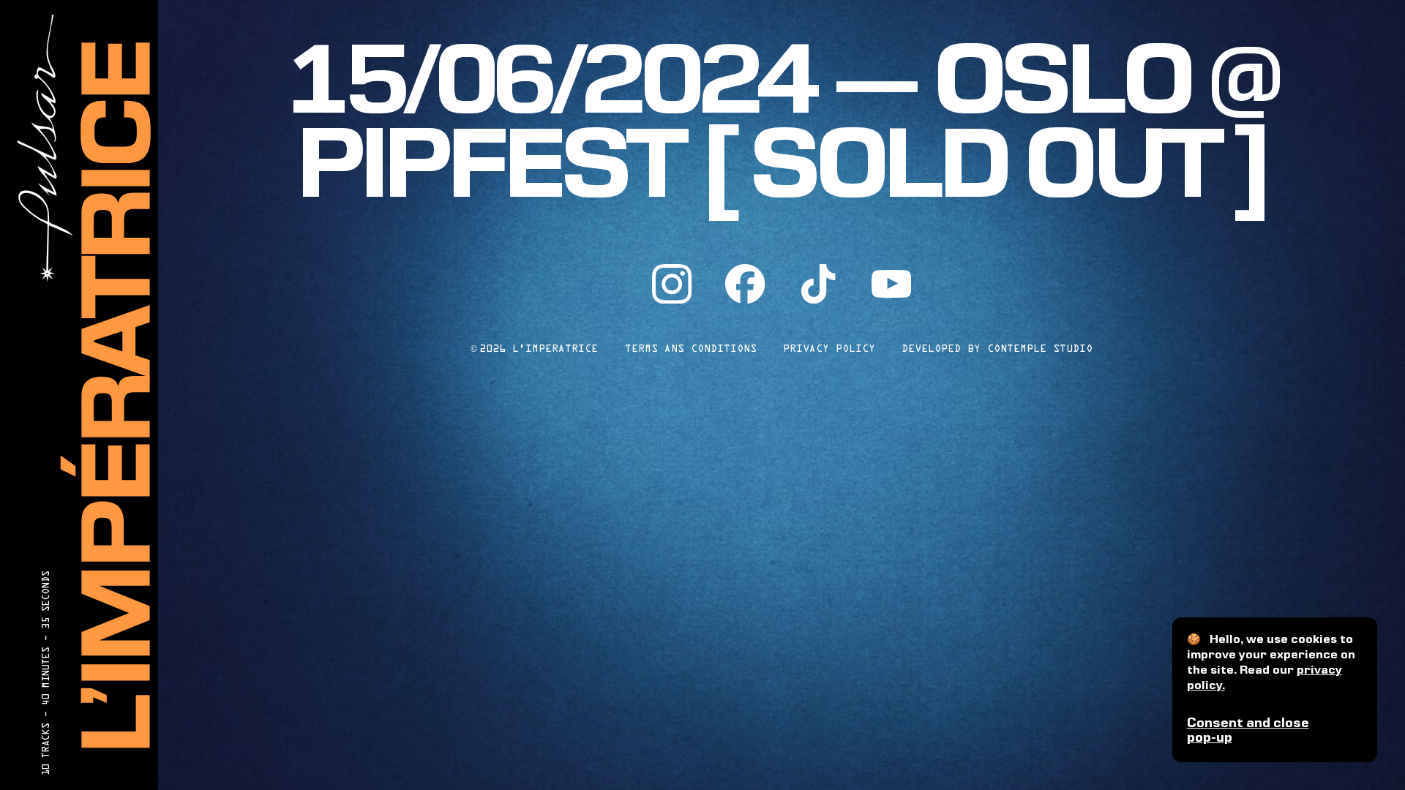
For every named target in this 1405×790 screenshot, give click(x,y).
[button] (1275, 731)
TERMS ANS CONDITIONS (691, 348)
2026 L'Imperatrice (534, 348)
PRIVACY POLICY (829, 348)
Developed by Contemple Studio (997, 348)
